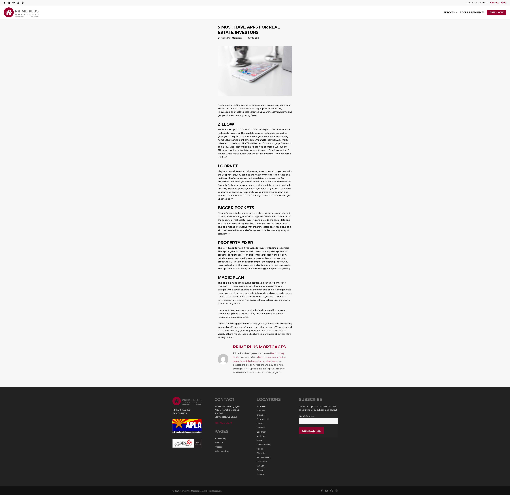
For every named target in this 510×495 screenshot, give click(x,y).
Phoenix (261, 453)
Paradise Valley (264, 444)
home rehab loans (268, 361)
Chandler (261, 415)
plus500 (235, 313)
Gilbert (260, 423)
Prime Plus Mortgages (231, 38)
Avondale (261, 406)
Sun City (260, 466)
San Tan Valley (264, 457)
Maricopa (261, 436)
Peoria (260, 449)
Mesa (259, 440)
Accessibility (220, 438)
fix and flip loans (248, 361)
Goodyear (261, 432)
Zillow (226, 124)
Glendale (261, 427)
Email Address (306, 416)
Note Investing (221, 451)
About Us (218, 442)
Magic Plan (231, 277)
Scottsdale (262, 461)
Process (218, 447)
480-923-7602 (498, 2)
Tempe (260, 470)
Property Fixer (235, 242)
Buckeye (261, 410)
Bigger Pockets (236, 207)
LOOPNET (228, 166)
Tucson (260, 474)
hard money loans (268, 357)
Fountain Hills (263, 419)
